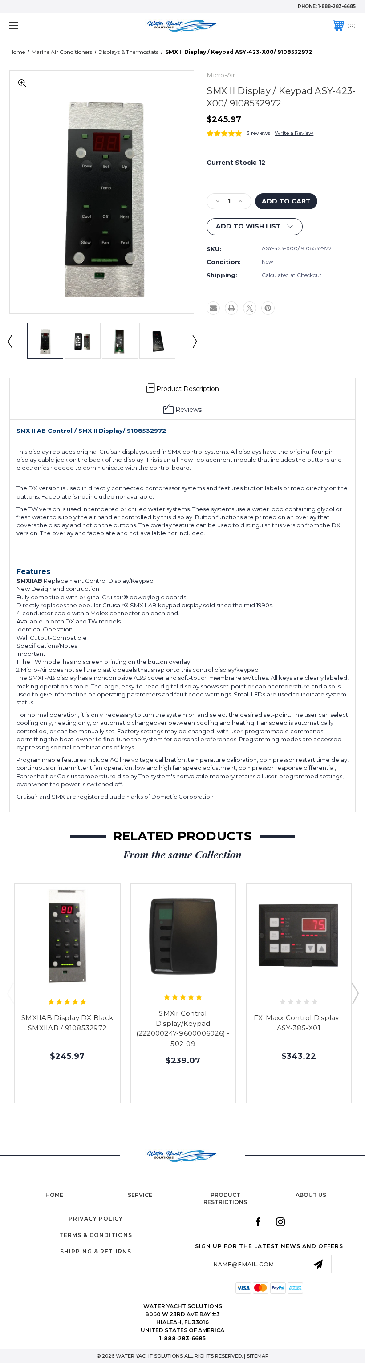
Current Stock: (236, 163)
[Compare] (86, 981)
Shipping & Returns (95, 1251)
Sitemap (258, 1356)
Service (140, 1195)
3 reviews (258, 133)
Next (194, 341)
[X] (249, 308)
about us (311, 1195)
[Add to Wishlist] (67, 981)
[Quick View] (49, 981)
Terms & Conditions (95, 1235)
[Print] (231, 308)
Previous (9, 341)
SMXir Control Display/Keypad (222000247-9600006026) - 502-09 (183, 1028)
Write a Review (294, 133)
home (54, 1195)
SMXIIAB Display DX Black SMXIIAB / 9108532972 (67, 1022)
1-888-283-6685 (337, 6)
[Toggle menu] (44, 25)
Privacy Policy (96, 1218)
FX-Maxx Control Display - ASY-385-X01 (299, 1022)
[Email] (213, 308)
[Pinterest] (268, 308)
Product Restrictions (225, 1199)
